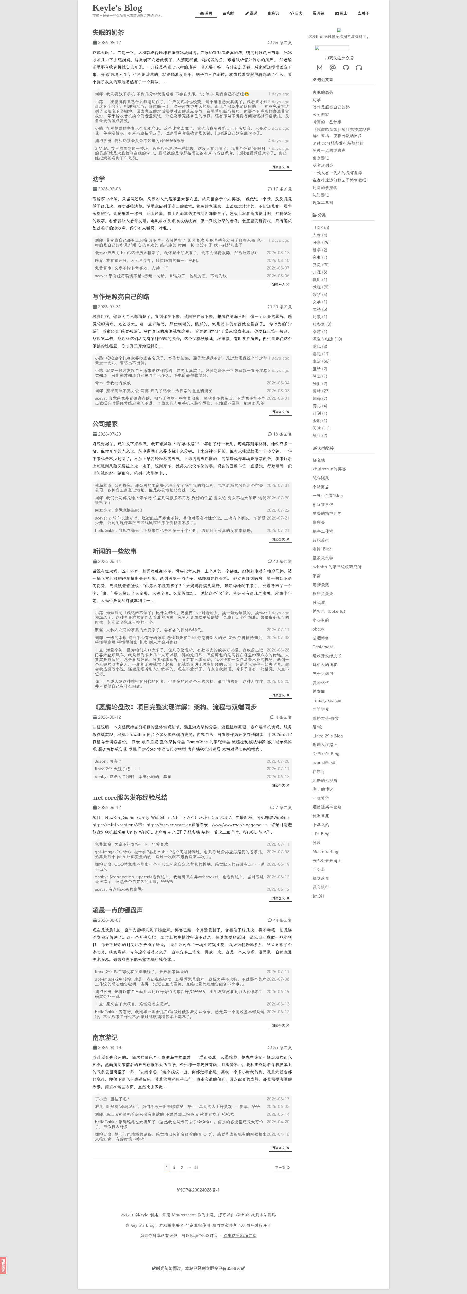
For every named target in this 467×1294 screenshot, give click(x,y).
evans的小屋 (324, 762)
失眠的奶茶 (108, 33)
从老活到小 (323, 165)
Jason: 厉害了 (108, 761)
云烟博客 (321, 638)
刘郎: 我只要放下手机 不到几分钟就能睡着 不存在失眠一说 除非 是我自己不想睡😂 (172, 94)
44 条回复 (282, 920)
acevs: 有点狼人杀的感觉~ (119, 889)
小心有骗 (321, 620)
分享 (317, 242)
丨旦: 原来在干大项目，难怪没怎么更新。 (133, 1004)
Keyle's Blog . (144, 1225)
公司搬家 (105, 424)
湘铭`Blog (322, 549)
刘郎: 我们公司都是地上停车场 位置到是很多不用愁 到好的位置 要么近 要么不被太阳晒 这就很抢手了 (180, 500)
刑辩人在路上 (325, 744)
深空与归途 (323, 339)
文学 (317, 301)
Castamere (323, 646)
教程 (317, 287)
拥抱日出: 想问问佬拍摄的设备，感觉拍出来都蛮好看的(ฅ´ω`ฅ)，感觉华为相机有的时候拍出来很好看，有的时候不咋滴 (181, 1137)
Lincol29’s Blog (328, 736)
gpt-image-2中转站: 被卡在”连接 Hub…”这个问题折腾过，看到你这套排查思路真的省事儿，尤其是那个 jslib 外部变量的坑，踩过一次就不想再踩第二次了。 (180, 854)
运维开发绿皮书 (327, 655)
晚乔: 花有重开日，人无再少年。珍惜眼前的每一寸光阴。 (148, 260)
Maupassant (184, 1214)
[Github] (345, 67)
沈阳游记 (321, 195)
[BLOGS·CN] (183, 1247)
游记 (317, 354)
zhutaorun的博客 (329, 468)
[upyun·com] (214, 1247)
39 (196, 1167)
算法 (317, 376)
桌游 (317, 331)
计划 (317, 413)
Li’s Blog (321, 833)
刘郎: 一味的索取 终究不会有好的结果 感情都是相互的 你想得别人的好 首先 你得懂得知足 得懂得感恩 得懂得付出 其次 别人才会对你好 (178, 640)
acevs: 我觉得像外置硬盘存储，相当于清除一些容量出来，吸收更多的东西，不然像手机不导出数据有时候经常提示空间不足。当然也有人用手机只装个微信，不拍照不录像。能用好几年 (180, 401)
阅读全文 (278, 167)
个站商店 (321, 486)
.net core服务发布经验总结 (130, 797)
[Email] (331, 67)
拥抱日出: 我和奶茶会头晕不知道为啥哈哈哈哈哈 (140, 140)
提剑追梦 (321, 878)
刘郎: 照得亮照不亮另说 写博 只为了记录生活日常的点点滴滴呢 (153, 390)
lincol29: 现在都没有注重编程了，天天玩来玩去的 (141, 971)
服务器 (319, 324)
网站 (317, 391)
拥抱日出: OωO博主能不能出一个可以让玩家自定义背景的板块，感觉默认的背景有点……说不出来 (179, 867)
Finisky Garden (328, 700)
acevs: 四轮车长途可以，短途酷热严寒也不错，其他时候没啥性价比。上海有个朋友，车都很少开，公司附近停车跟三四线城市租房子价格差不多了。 (180, 520)
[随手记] (320, 67)
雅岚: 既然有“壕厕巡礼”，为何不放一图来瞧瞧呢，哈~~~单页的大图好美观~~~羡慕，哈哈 (177, 1106)
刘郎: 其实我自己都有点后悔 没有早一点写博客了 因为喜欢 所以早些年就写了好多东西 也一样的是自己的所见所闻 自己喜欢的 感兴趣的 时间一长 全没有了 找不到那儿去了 (180, 243)
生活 (317, 361)
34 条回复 (282, 42)
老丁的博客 (323, 789)
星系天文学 (323, 558)
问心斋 (319, 869)
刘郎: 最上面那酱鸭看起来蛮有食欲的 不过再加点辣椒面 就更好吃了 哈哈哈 (164, 1114)
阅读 (317, 428)
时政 (317, 316)
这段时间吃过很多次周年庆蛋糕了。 (339, 36)
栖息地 (319, 460)
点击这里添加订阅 (239, 1235)
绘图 (317, 383)
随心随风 (321, 477)
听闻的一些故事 (114, 551)
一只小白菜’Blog (328, 495)
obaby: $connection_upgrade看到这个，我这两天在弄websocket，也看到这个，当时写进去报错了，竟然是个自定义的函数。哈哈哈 (179, 879)
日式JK (319, 602)
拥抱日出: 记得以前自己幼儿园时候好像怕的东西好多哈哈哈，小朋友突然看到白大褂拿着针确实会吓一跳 (179, 994)
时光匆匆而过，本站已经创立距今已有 (191, 1268)
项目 (317, 435)
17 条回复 (282, 188)
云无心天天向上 (327, 860)
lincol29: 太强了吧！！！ (119, 768)
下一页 (280, 1168)
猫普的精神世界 (327, 513)
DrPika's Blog (326, 753)
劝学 (98, 179)
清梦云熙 (321, 584)
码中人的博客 (325, 664)
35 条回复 (282, 1047)
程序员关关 (323, 593)
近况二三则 (323, 202)
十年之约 (321, 824)
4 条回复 (284, 717)
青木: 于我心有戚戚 (113, 383)
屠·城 (317, 727)
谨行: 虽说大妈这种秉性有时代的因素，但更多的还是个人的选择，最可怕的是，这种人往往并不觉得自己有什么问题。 (179, 684)
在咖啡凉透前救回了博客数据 (339, 180)
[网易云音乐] (357, 67)
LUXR (318, 227)
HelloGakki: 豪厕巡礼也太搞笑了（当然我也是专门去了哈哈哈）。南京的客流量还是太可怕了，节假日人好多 (179, 1124)
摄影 (317, 279)
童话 (317, 368)
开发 (317, 264)
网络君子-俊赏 (326, 718)
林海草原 (321, 816)
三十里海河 (323, 673)
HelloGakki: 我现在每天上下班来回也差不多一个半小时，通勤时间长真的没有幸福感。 (175, 530)
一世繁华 (321, 798)
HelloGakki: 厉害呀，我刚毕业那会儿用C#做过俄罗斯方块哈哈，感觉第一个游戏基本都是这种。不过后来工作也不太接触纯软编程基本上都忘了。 (179, 1014)
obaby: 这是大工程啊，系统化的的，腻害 (133, 776)
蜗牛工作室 (323, 531)
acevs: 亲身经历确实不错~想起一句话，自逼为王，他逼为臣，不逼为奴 (161, 275)
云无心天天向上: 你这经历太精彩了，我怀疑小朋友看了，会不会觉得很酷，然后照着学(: (176, 252)
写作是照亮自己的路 (120, 297)
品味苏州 (321, 540)
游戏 (317, 346)
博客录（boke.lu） (330, 611)
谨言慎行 (321, 887)
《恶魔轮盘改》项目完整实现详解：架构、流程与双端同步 (174, 707)
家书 (317, 257)
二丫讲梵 (321, 709)
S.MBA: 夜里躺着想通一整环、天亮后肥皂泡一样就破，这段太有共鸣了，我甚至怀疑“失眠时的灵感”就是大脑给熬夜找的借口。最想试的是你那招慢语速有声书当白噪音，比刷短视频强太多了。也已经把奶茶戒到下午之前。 (191, 153)
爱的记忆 (321, 682)
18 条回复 (282, 434)
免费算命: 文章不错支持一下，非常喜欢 (131, 844)
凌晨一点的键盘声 (117, 910)
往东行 (319, 771)
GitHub (243, 1214)
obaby (318, 629)
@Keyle (142, 1214)
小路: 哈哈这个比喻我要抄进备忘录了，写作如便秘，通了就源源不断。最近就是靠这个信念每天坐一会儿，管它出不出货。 (181, 360)
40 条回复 (282, 561)
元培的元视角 (325, 780)
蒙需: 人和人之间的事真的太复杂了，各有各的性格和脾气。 (150, 629)
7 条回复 (284, 807)
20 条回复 (282, 306)
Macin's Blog (325, 851)
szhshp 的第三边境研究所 (337, 566)
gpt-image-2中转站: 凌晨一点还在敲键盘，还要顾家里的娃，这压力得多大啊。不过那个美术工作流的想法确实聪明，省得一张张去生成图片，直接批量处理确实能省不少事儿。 (180, 982)
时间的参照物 (325, 187)
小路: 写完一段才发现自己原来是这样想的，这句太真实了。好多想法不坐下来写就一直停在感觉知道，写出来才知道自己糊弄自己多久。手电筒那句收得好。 (181, 373)
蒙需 (317, 575)
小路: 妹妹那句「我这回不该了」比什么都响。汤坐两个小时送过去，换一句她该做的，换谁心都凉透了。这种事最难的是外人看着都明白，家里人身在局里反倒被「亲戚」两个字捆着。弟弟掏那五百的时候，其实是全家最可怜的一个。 (192, 617)
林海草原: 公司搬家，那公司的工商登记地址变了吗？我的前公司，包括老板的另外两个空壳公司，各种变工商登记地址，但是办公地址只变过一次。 (179, 488)
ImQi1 (318, 896)
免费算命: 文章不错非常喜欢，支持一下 (131, 268)
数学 (317, 294)
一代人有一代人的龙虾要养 (337, 172)
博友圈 (319, 691)
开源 (317, 272)
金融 (317, 420)
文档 (317, 309)
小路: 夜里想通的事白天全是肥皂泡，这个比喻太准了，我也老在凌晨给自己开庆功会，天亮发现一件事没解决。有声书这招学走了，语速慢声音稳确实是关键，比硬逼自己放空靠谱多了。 (181, 131)
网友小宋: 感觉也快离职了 (119, 510)
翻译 (317, 398)
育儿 (317, 405)
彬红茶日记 (323, 504)
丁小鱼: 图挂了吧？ (113, 1099)
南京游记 (105, 1038)
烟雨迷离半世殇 (327, 807)
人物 (317, 235)
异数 (317, 842)
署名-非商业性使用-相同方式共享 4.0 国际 (215, 1225)
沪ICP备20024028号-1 (198, 1190)
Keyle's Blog (117, 7)
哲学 (317, 250)
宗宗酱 (319, 522)
